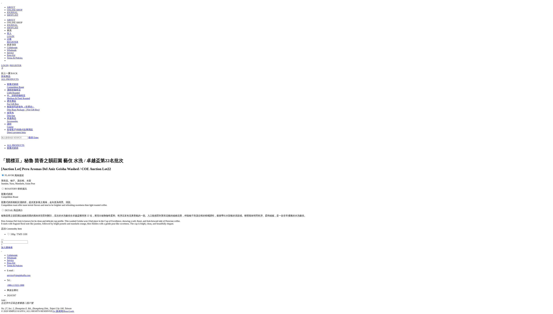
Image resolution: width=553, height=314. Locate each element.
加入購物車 (7, 247)
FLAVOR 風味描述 (14, 175)
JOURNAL (12, 12)
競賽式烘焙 (12, 148)
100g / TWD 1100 (19, 234)
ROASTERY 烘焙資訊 (16, 189)
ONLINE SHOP (14, 10)
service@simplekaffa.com (18, 275)
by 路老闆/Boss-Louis (63, 311)
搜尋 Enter (33, 137)
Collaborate (12, 47)
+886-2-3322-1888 (15, 285)
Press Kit (11, 55)
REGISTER (15, 65)
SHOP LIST (12, 15)
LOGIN (4, 65)
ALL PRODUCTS (15, 145)
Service (10, 53)
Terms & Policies (14, 58)
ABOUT (11, 7)
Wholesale (11, 50)
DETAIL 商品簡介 (14, 210)
